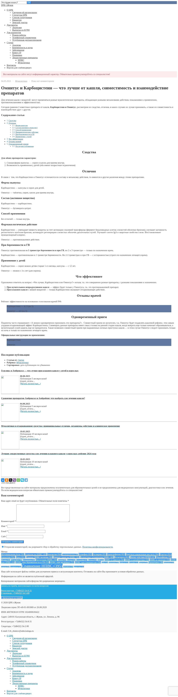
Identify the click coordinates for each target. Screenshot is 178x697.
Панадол (143, 562)
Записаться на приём (11, 598)
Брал (20, 557)
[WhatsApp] (18, 480)
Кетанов (62, 560)
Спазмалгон (15, 566)
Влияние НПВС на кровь (39, 557)
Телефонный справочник (24, 37)
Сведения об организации (24, 12)
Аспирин (100, 554)
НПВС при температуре (88, 562)
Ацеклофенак (116, 554)
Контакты (11, 65)
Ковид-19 (16, 52)
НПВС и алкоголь (114, 560)
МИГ (100, 560)
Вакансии (17, 20)
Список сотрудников (22, 17)
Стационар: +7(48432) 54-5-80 (15, 593)
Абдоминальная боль (12, 554)
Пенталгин (169, 562)
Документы (12, 25)
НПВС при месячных (62, 562)
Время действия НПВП (142, 557)
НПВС (21, 60)
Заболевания (18, 50)
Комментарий (8, 521)
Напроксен (113, 562)
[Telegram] (26, 480)
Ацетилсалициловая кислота (142, 554)
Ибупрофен (16, 560)
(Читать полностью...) (30, 383)
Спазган (5, 566)
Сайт (3, 536)
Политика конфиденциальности (97, 547)
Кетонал (71, 560)
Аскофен (85, 554)
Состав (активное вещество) (26, 128)
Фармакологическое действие (26, 132)
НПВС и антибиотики (137, 560)
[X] (10, 480)
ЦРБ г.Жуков (7, 5)
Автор (21, 360)
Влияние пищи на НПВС (66, 557)
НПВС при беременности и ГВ (32, 562)
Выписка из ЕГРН (21, 30)
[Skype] (22, 480)
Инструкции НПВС (46, 560)
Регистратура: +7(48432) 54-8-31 (16, 590)
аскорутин (79, 566)
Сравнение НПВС (42, 566)
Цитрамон (68, 567)
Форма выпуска (21, 125)
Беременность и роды (22, 47)
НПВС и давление (159, 560)
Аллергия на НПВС (36, 554)
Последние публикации (24, 146)
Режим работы (19, 35)
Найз (105, 562)
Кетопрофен (81, 560)
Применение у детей (23, 137)
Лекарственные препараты (25, 57)
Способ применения (23, 130)
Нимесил (123, 562)
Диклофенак (164, 557)
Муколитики (24, 62)
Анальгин (54, 554)
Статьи (10, 42)
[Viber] (14, 480)
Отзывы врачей (15, 141)
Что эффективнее (16, 139)
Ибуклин (5, 560)
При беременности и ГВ (24, 134)
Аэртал (166, 554)
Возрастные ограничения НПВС (97, 557)
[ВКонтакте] (2, 480)
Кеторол (92, 560)
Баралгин (8, 557)
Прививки (17, 55)
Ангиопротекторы (70, 554)
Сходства (12, 120)
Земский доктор (19, 22)
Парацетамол (155, 562)
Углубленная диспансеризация (26, 40)
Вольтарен (121, 557)
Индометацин (29, 560)
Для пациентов (14, 32)
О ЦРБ (10, 10)
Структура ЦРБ (19, 15)
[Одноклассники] (6, 480)
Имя (4, 526)
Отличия (12, 123)
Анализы (16, 45)
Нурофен (133, 562)
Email (4, 531)
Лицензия (17, 27)
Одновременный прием (18, 144)
